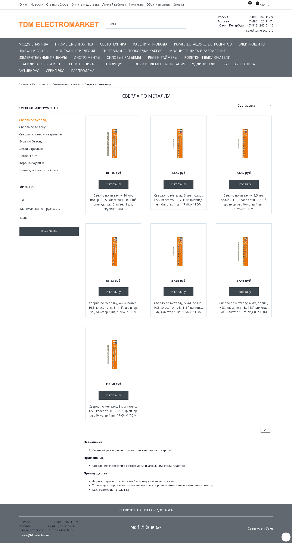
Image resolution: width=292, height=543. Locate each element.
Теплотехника (80, 64)
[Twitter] (152, 527)
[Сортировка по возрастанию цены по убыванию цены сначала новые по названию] (254, 105)
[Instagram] (142, 527)
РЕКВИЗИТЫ (128, 510)
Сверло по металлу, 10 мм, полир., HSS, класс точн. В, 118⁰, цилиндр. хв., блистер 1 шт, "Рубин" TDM (113, 202)
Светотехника (113, 44)
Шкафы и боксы (34, 51)
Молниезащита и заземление (197, 51)
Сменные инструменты (66, 84)
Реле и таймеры (163, 57)
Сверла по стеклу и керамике (40, 134)
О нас (23, 4)
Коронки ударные (32, 163)
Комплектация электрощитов (203, 44)
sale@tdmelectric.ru (259, 30)
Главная (23, 84)
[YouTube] (147, 527)
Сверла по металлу (33, 120)
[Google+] (158, 527)
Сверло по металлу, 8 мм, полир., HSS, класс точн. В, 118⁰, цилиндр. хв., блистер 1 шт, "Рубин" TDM (113, 410)
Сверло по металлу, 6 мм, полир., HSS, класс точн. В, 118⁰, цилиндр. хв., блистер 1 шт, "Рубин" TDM (243, 307)
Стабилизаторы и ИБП (39, 64)
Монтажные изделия (75, 51)
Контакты (136, 4)
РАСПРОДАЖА (82, 71)
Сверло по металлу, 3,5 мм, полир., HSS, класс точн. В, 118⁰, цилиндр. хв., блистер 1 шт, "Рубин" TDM (244, 202)
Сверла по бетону (32, 127)
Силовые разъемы (124, 57)
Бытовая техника (239, 64)
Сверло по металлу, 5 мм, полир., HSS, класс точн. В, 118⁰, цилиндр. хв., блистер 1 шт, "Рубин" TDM (178, 307)
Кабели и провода (150, 44)
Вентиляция (112, 64)
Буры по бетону (30, 141)
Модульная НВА (33, 44)
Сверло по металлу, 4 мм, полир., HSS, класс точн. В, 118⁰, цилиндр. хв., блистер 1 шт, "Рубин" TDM (113, 307)
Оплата (178, 4)
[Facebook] (138, 527)
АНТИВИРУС (29, 71)
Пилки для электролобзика (39, 170)
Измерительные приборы (43, 57)
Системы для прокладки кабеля (132, 51)
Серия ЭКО (55, 71)
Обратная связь (158, 4)
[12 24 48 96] (265, 430)
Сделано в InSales (260, 528)
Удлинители (204, 64)
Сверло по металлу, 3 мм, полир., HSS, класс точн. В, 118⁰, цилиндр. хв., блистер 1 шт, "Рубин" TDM (178, 199)
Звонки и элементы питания (157, 64)
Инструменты (87, 57)
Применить (49, 231)
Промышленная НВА (74, 44)
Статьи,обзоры (57, 4)
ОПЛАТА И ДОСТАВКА (156, 510)
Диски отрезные (31, 149)
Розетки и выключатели (207, 57)
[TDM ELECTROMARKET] (59, 23)
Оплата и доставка (85, 4)
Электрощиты (252, 44)
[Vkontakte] (133, 527)
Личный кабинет (114, 4)
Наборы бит (28, 156)
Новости (37, 4)
